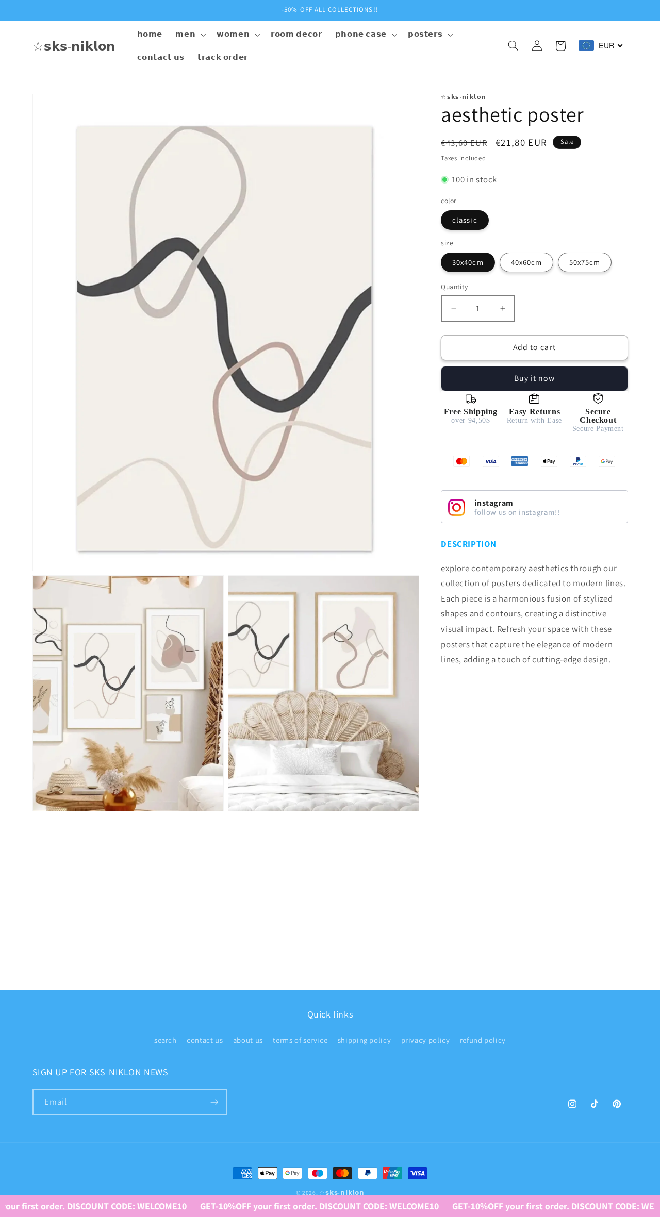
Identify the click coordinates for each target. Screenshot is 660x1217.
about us (248, 1040)
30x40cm (467, 262)
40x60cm (526, 262)
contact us (205, 1040)
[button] (189, 34)
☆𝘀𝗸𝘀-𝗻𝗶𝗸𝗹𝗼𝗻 (341, 1192)
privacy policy (425, 1040)
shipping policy (364, 1040)
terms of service (300, 1040)
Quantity (454, 286)
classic (464, 220)
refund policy (483, 1040)
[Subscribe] (214, 1102)
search (165, 1040)
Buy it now (534, 378)
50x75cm (584, 262)
